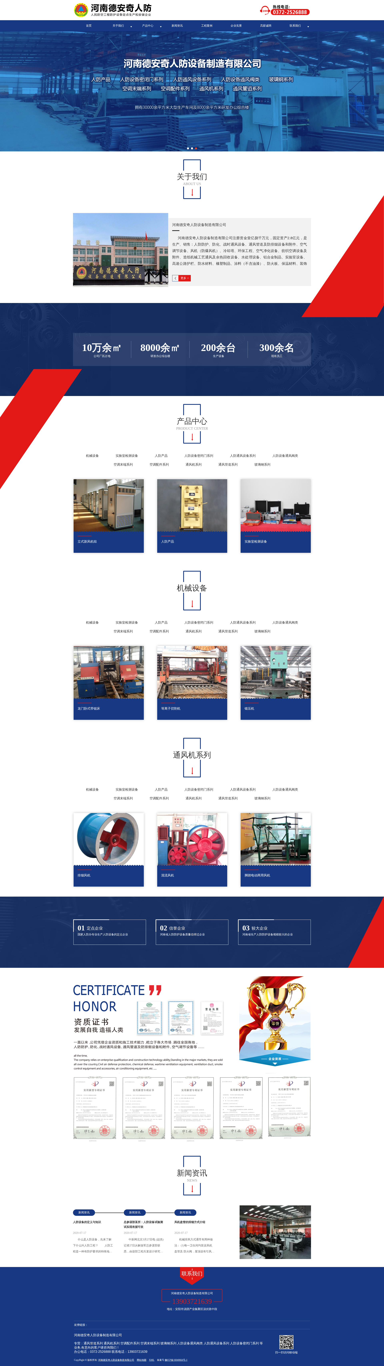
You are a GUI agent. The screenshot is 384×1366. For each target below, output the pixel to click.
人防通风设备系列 (243, 455)
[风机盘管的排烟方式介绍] (275, 1232)
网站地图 (141, 1360)
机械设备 (92, 455)
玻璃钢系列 (262, 464)
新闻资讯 (177, 25)
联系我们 (295, 25)
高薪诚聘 (265, 25)
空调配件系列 (159, 464)
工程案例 (206, 25)
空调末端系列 (123, 464)
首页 (89, 25)
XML (151, 1360)
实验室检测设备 (127, 455)
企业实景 (236, 25)
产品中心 (147, 25)
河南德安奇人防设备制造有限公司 (116, 1360)
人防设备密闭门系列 (198, 455)
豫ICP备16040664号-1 (176, 1360)
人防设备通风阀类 (285, 455)
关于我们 (118, 25)
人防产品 (161, 455)
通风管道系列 (228, 464)
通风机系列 (194, 464)
